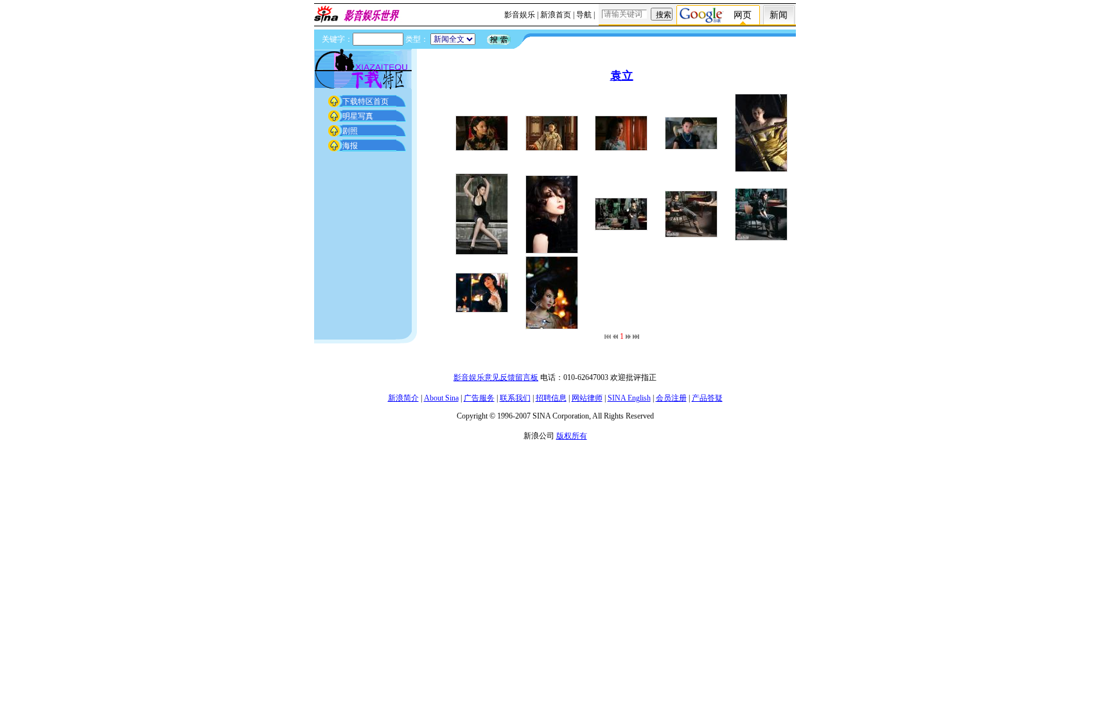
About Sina (441, 397)
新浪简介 (403, 397)
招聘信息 (551, 397)
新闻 (779, 15)
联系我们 (515, 397)
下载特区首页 (365, 101)
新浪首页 (555, 14)
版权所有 (571, 435)
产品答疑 (707, 397)
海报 (350, 145)
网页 (743, 15)
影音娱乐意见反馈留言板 (496, 377)
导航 (584, 14)
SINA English (629, 397)
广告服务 (479, 397)
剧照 (350, 130)
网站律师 (587, 397)
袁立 (621, 75)
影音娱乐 (519, 14)
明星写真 (357, 116)
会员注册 (671, 397)
